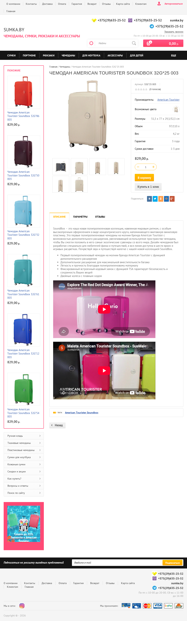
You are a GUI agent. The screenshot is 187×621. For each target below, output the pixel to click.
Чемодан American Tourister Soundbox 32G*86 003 (23, 116)
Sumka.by (14, 30)
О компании (13, 3)
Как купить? (14, 478)
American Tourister (168, 99)
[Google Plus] (172, 199)
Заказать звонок (173, 31)
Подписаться (172, 562)
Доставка (47, 3)
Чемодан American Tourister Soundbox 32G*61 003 (23, 294)
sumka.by (176, 20)
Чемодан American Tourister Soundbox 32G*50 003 (23, 175)
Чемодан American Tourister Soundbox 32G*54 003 (23, 413)
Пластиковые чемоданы (21, 450)
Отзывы (106, 3)
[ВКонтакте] (149, 199)
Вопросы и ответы (17, 485)
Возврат (92, 3)
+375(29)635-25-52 (112, 20)
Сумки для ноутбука (19, 457)
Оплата (62, 3)
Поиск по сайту (16, 493)
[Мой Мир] (166, 199)
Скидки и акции (16, 471)
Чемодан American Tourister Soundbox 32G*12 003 (23, 353)
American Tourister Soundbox (81, 412)
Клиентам (140, 3)
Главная (10, 11)
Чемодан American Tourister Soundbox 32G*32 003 (23, 235)
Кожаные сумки (16, 464)
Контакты (31, 3)
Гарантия (77, 3)
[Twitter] (155, 199)
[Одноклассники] (160, 199)
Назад (59, 425)
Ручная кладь (15, 435)
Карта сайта (123, 3)
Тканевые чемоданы (19, 443)
